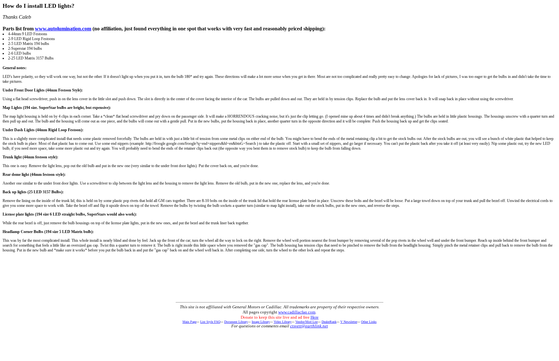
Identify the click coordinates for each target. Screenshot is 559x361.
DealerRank (329, 322)
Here (315, 317)
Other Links (369, 322)
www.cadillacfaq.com (296, 312)
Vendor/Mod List (306, 322)
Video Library (282, 322)
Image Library (261, 322)
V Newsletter (348, 322)
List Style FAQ (210, 322)
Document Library (236, 322)
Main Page (189, 322)
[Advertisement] (279, 285)
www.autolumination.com (63, 28)
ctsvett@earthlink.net (309, 326)
